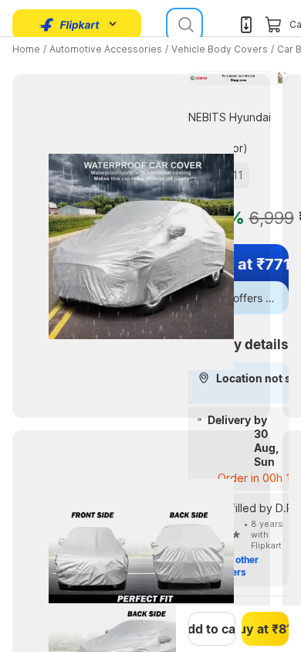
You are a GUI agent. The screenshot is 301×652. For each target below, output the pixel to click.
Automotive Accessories (105, 49)
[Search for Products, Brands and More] (184, 24)
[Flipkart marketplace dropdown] (69, 24)
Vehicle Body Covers (219, 49)
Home (26, 49)
